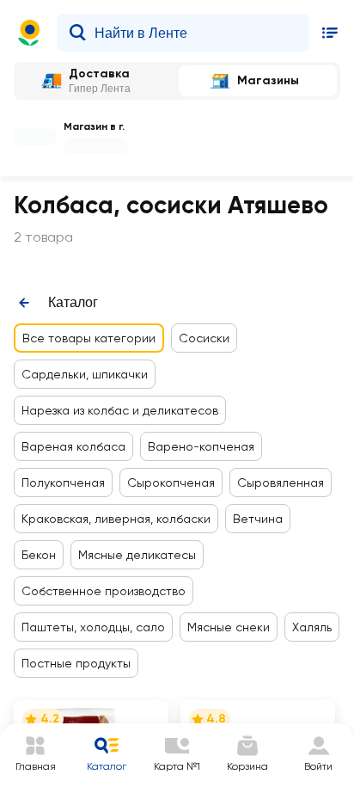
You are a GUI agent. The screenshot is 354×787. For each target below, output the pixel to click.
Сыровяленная (280, 482)
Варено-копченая (201, 446)
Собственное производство (103, 591)
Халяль (312, 627)
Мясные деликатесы (137, 555)
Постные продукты (76, 663)
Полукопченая (63, 482)
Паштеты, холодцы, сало (93, 627)
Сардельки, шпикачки (84, 374)
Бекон (38, 555)
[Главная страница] (29, 32)
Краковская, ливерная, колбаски (116, 519)
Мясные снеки (228, 627)
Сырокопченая (171, 482)
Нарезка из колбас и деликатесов (119, 410)
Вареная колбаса (73, 446)
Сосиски (204, 338)
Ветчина (258, 519)
